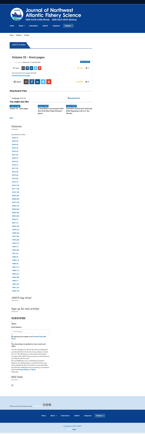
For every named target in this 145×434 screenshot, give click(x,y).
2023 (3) (15, 148)
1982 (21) (15, 284)
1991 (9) (15, 253)
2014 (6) (15, 178)
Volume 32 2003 (85, 62)
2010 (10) (15, 192)
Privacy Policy (38, 336)
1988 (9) (15, 264)
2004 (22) (15, 212)
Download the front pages (21, 75)
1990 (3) (15, 257)
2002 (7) (15, 219)
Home (12, 35)
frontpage (15, 98)
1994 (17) (15, 243)
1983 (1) (15, 281)
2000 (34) (15, 226)
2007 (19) (15, 202)
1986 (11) (15, 270)
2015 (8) (15, 175)
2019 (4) (15, 161)
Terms (13, 339)
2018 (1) (15, 165)
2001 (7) (15, 223)
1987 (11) (15, 267)
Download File (74, 98)
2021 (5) (15, 155)
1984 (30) (15, 277)
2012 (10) (15, 185)
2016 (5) (15, 172)
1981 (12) (15, 287)
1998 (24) (15, 233)
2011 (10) (15, 189)
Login (74, 429)
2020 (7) (15, 158)
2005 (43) (15, 209)
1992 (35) (15, 250)
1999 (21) (15, 229)
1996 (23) (15, 240)
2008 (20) (15, 199)
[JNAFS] (46, 14)
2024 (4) (15, 144)
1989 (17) (15, 260)
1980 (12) (15, 291)
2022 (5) (15, 151)
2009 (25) (15, 195)
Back (11, 118)
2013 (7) (15, 182)
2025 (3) (15, 141)
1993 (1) (15, 246)
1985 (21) (15, 274)
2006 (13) (15, 206)
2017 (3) (15, 168)
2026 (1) (15, 138)
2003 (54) (15, 216)
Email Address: (16, 327)
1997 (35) (15, 236)
